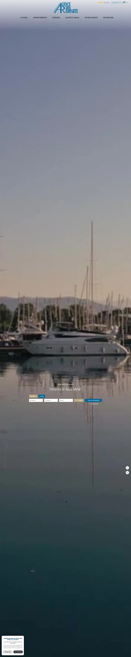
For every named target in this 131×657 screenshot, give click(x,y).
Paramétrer (7, 651)
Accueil (24, 17)
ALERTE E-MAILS (72, 17)
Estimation (108, 17)
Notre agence (91, 17)
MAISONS (56, 17)
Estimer (42, 396)
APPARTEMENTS (40, 17)
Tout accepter (18, 651)
